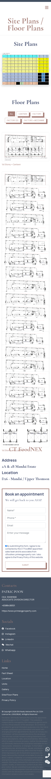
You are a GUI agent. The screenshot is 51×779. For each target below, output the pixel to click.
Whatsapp (10, 650)
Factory (37, 114)
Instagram (10, 633)
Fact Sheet (7, 673)
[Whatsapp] (47, 749)
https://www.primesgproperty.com (19, 610)
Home (5, 667)
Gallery (5, 689)
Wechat (9, 644)
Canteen (23, 114)
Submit (25, 565)
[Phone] (47, 756)
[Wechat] (47, 762)
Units (4, 683)
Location (6, 678)
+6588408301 (8, 605)
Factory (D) (13, 120)
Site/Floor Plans (10, 694)
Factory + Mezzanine (34, 120)
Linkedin (9, 639)
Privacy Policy (9, 700)
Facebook (10, 628)
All (11, 114)
